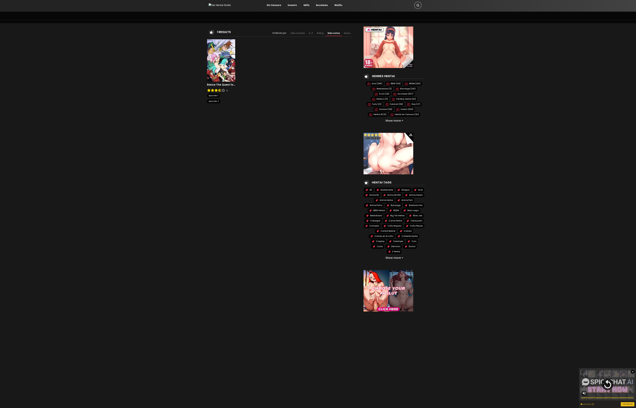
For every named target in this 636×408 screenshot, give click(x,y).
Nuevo (347, 33)
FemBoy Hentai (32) (406, 99)
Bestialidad (376, 215)
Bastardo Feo (415, 205)
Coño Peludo (416, 225)
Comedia (374, 225)
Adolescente (386, 189)
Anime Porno (375, 205)
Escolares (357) (405, 93)
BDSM (396, 210)
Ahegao (405, 189)
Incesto (292, 5)
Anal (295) (376, 83)
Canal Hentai (395, 220)
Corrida (407, 231)
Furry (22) (376, 104)
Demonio (395, 246)
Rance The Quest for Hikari (221, 84)
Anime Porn (407, 200)
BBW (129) (395, 83)
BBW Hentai (379, 210)
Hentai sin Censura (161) (406, 114)
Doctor (411, 246)
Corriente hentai (409, 236)
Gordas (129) (385, 109)
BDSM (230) (415, 83)
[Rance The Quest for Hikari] (221, 60)
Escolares (322, 5)
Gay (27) (415, 104)
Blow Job (417, 215)
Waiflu (338, 5)
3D (370, 189)
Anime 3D (374, 195)
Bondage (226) (408, 88)
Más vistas (334, 33)
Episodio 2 (214, 101)
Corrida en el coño (383, 236)
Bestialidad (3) (384, 88)
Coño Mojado (394, 225)
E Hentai (396, 251)
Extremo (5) (382, 99)
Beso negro (413, 210)
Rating (320, 33)
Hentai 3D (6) (379, 114)
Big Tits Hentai (397, 215)
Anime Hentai (386, 200)
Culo (413, 241)
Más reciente (298, 33)
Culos (379, 246)
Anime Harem (416, 195)
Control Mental (387, 231)
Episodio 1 (213, 95)
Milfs (306, 5)
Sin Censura (274, 5)
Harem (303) (406, 109)
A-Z (311, 33)
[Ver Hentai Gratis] (220, 5)
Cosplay (380, 241)
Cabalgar (375, 220)
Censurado (416, 220)
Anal (420, 189)
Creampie (398, 241)
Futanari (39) (396, 104)
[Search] (418, 5)
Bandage (395, 205)
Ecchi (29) (384, 93)
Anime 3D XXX (394, 195)
